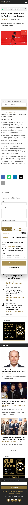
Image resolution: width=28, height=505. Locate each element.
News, (2, 19)
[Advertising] (14, 331)
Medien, (12, 281)
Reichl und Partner (14, 113)
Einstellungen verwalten (13, 267)
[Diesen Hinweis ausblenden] (26, 9)
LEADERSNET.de (13, 491)
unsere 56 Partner (11, 246)
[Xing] (15, 500)
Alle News (13, 450)
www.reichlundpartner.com (8, 168)
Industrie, (22, 281)
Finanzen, (15, 297)
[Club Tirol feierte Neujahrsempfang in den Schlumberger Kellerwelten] (14, 426)
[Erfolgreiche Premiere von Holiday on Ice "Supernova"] (14, 390)
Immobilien (8, 373)
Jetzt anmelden (14, 108)
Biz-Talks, (16, 281)
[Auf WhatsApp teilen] (9, 177)
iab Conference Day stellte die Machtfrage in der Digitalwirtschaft (15, 307)
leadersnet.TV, (10, 282)
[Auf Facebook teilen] (3, 177)
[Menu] (26, 2)
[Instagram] (12, 500)
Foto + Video (22, 405)
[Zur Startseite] (6, 2)
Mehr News (4, 345)
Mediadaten (20, 491)
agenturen (5, 192)
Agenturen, (17, 311)
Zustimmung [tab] (5, 237)
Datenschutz (11, 493)
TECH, (11, 297)
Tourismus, (8, 405)
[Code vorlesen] (15, 229)
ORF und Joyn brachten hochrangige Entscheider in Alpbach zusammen (15, 276)
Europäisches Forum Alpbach (14, 283)
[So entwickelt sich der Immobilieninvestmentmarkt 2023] (14, 358)
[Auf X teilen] (21, 177)
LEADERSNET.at (5, 491)
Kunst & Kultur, (15, 405)
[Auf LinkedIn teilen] (15, 177)
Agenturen (7, 19)
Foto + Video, (21, 297)
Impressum (18, 493)
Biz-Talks (13, 441)
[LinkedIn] (19, 500)
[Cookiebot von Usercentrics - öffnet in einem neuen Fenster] (20, 233)
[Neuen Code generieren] (20, 229)
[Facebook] (8, 500)
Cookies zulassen (14, 262)
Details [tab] (12, 237)
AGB (25, 491)
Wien (13, 313)
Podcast (8, 299)
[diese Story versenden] (3, 183)
